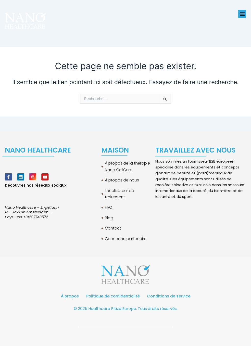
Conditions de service (168, 296)
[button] (242, 14)
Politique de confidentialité (113, 296)
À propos (70, 296)
